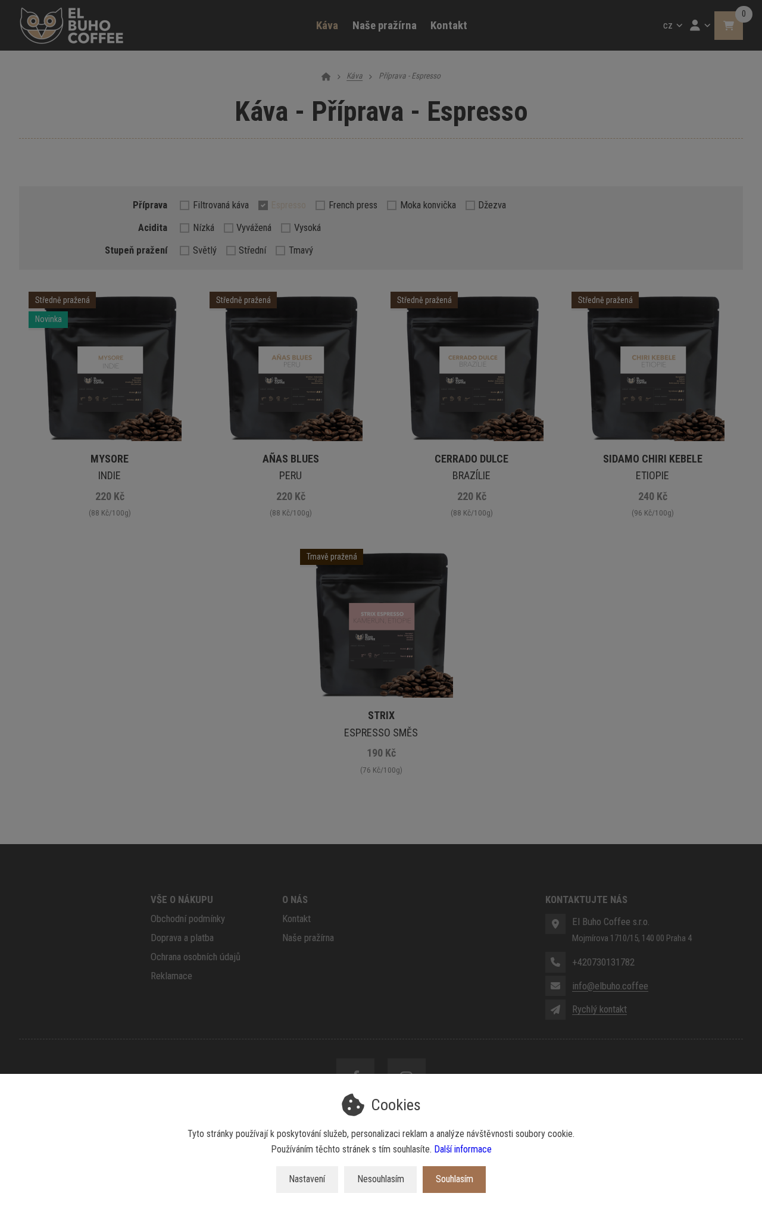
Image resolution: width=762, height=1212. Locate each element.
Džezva (492, 205)
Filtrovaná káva (221, 205)
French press (353, 205)
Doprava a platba (182, 938)
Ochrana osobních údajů (196, 957)
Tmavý (301, 250)
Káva (330, 30)
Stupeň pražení (136, 250)
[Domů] (71, 26)
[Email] (555, 986)
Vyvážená (253, 227)
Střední (252, 250)
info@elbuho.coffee (610, 986)
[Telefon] (555, 962)
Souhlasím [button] (454, 1179)
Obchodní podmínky (188, 918)
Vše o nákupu (182, 899)
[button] (728, 25)
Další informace (463, 1149)
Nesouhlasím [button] (380, 1179)
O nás (295, 899)
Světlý (205, 250)
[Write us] (555, 1009)
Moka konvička (428, 205)
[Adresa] (555, 924)
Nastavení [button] (307, 1179)
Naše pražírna (384, 25)
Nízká (203, 227)
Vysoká (307, 227)
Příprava (150, 205)
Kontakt (448, 25)
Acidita (152, 227)
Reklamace (171, 976)
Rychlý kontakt (599, 1009)
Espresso (288, 205)
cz (674, 29)
